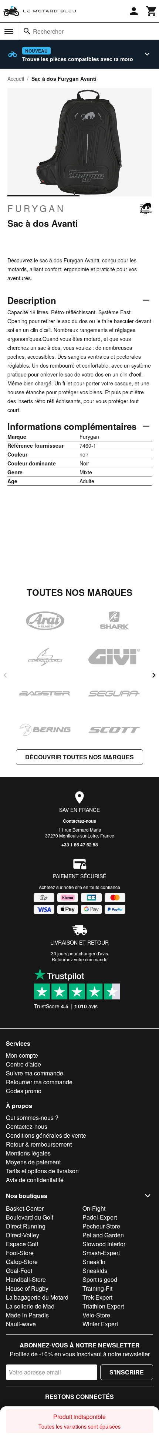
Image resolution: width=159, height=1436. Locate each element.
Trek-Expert (97, 1297)
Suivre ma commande (34, 1073)
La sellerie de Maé (30, 1306)
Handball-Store (26, 1279)
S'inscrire (126, 1372)
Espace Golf (22, 1244)
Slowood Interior (103, 1244)
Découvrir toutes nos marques (79, 757)
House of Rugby (27, 1288)
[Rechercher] (27, 31)
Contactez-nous (79, 821)
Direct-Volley (22, 1235)
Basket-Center (25, 1208)
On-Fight (93, 1208)
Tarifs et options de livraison (42, 1171)
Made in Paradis (27, 1315)
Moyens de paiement (33, 1162)
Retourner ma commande (39, 1082)
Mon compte (22, 1055)
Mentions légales (28, 1153)
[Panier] (152, 11)
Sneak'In (93, 1261)
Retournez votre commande (80, 959)
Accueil (15, 78)
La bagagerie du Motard (37, 1297)
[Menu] (9, 31)
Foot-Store (20, 1252)
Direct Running (25, 1226)
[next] (154, 675)
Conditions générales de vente (46, 1135)
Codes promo (23, 1091)
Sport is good (99, 1279)
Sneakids (94, 1270)
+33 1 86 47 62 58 (79, 844)
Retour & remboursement (39, 1144)
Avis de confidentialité (35, 1179)
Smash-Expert (101, 1252)
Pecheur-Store (101, 1226)
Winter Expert (100, 1324)
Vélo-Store (96, 1315)
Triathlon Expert (103, 1306)
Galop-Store (22, 1261)
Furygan (36, 208)
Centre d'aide (23, 1064)
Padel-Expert (99, 1217)
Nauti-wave (21, 1324)
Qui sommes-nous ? (32, 1117)
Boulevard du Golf (29, 1217)
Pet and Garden (103, 1235)
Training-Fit (97, 1288)
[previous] (5, 675)
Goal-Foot (19, 1270)
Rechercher (48, 31)
